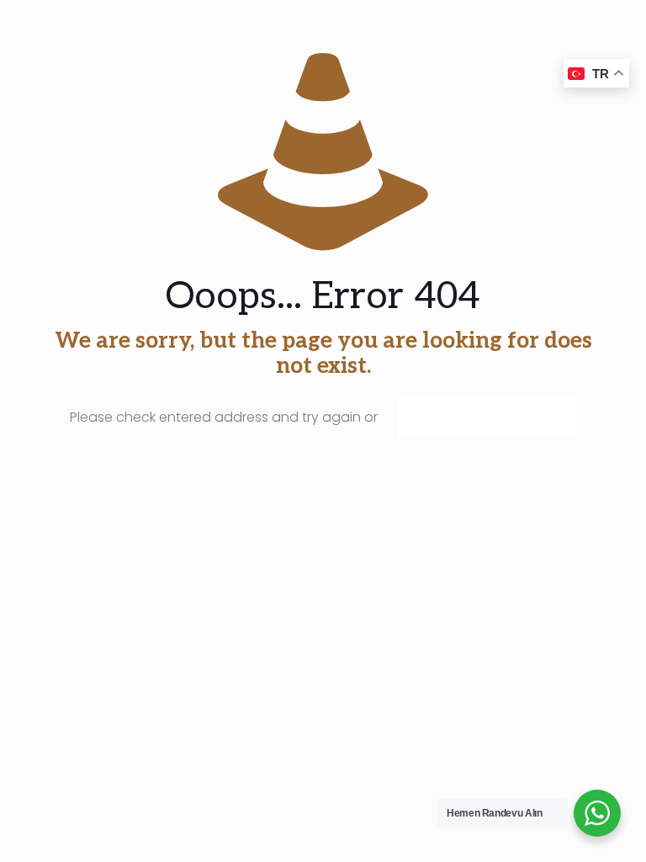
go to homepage (487, 417)
